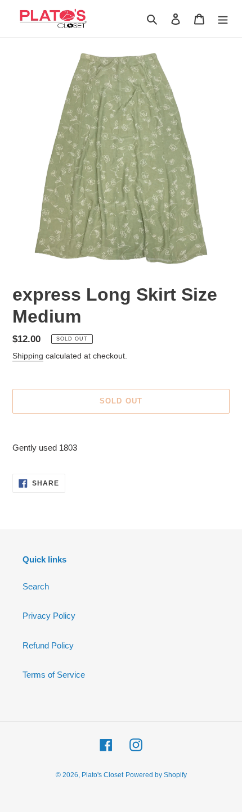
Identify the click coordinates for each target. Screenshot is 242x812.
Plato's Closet (102, 775)
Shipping (27, 355)
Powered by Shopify (156, 775)
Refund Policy (48, 645)
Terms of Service (54, 674)
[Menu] (223, 19)
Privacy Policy (49, 615)
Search (36, 586)
